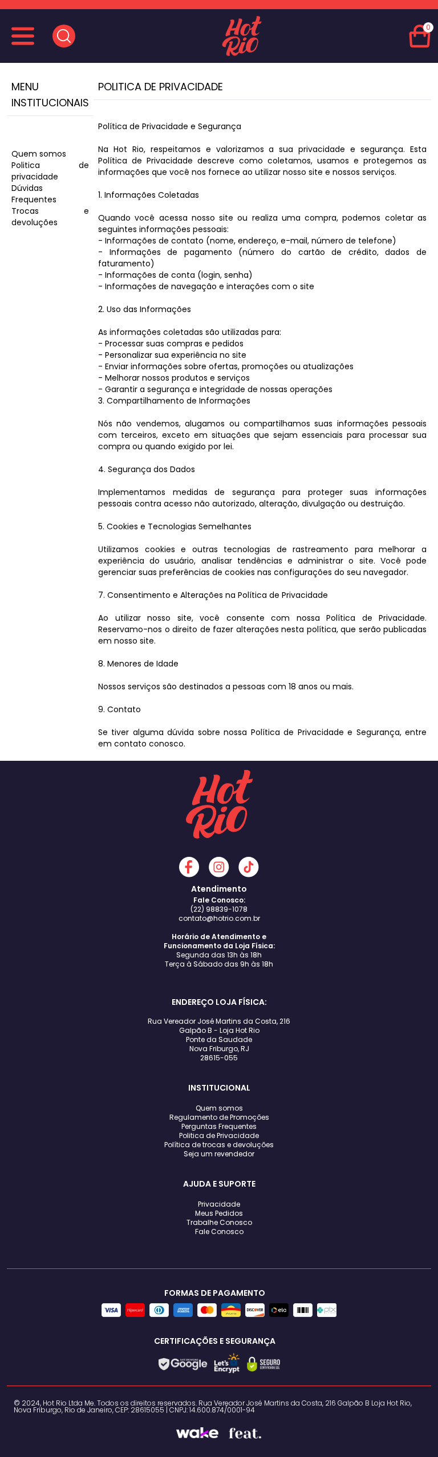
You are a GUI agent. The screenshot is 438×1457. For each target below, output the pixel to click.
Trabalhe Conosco (219, 1222)
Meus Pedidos (219, 1213)
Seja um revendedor (219, 1154)
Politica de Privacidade (219, 1135)
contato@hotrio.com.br (219, 918)
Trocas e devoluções (50, 216)
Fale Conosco (219, 1231)
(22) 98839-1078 (219, 909)
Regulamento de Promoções (219, 1117)
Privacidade (219, 1204)
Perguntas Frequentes (219, 1126)
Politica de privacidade (50, 170)
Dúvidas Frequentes (33, 193)
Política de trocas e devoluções (219, 1144)
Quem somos (38, 153)
